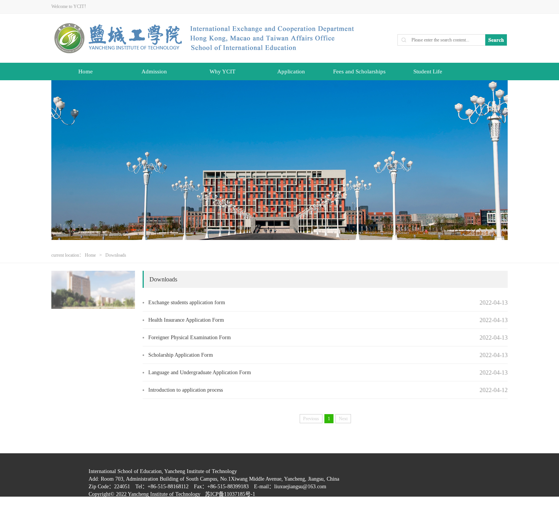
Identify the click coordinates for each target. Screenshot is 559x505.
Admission (154, 71)
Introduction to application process (185, 390)
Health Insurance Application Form (186, 320)
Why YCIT (222, 71)
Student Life (427, 71)
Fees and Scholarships (359, 71)
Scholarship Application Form (180, 355)
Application (291, 71)
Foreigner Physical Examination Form (189, 337)
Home (85, 71)
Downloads (115, 255)
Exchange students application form (186, 302)
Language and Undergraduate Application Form (199, 372)
